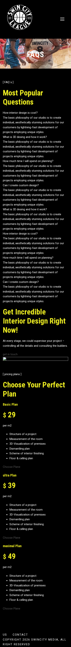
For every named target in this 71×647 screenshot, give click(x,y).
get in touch (10, 354)
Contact (20, 634)
